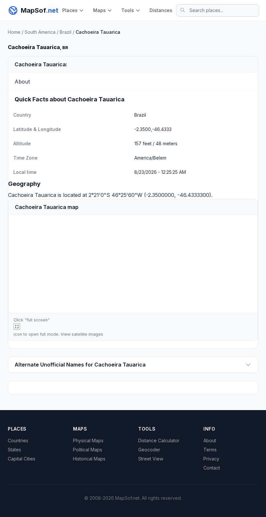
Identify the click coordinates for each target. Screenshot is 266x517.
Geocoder (149, 449)
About (209, 440)
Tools (127, 10)
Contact (211, 468)
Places (70, 10)
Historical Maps (89, 458)
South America (40, 32)
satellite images (87, 334)
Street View (150, 458)
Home (14, 32)
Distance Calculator (158, 440)
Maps (99, 10)
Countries (18, 440)
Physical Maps (88, 440)
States (14, 449)
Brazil (65, 32)
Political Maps (87, 449)
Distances (161, 10)
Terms (210, 449)
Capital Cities (21, 458)
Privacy (211, 458)
